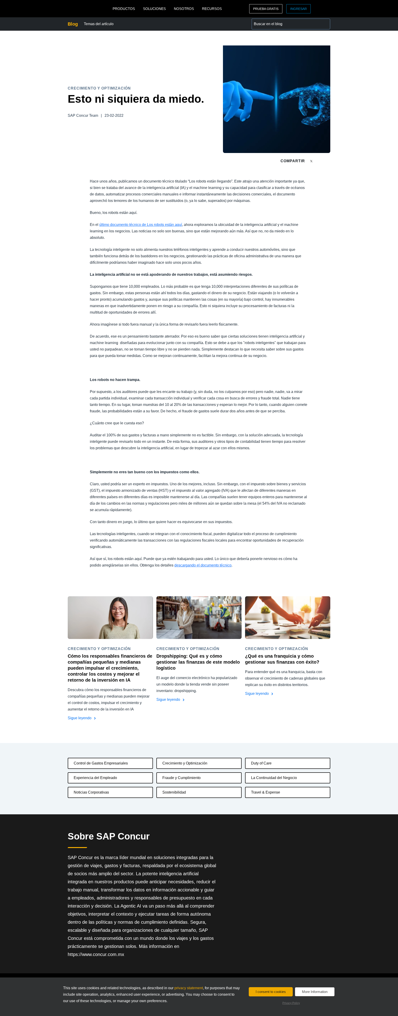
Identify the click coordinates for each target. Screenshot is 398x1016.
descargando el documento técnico (202, 565)
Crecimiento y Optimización (184, 763)
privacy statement (188, 988)
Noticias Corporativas (91, 792)
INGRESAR (298, 9)
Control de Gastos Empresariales (101, 763)
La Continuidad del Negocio (274, 778)
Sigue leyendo (80, 718)
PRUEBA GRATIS (265, 9)
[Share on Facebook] (320, 161)
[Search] (325, 24)
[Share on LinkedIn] (328, 161)
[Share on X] (312, 161)
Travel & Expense (265, 792)
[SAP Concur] (89, 8)
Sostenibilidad (174, 792)
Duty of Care (261, 763)
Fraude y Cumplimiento (181, 778)
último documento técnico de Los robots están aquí (140, 225)
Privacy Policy (291, 1003)
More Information (315, 992)
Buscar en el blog (266, 21)
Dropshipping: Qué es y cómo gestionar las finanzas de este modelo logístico (198, 662)
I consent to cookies (271, 992)
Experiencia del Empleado (95, 778)
